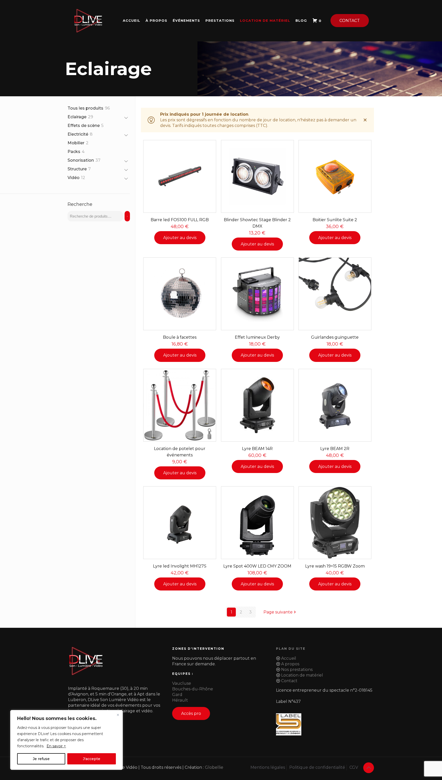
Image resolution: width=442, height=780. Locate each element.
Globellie (214, 767)
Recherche (80, 204)
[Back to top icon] (368, 767)
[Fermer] (118, 715)
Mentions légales (267, 767)
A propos (290, 663)
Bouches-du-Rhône (192, 689)
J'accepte (91, 759)
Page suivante (278, 612)
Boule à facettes (179, 337)
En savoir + (56, 746)
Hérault (180, 700)
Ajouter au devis (179, 237)
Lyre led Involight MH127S (179, 566)
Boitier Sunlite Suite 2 (335, 219)
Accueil (288, 658)
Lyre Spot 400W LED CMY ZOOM (257, 566)
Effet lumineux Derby (257, 337)
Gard (177, 694)
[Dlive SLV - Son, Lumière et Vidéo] (88, 20)
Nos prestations (297, 669)
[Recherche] (127, 216)
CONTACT (349, 20)
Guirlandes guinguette (335, 337)
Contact (289, 680)
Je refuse (41, 759)
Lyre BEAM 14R (257, 448)
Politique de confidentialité (317, 767)
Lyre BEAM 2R (334, 448)
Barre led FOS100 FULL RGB (180, 219)
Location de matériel (302, 675)
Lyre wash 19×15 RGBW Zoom (335, 566)
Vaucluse (181, 683)
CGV (353, 767)
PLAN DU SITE (290, 649)
